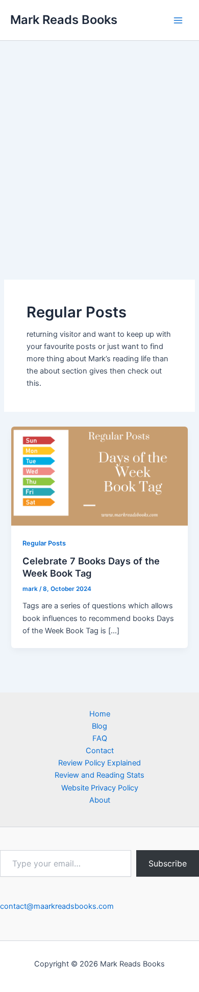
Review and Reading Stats (99, 775)
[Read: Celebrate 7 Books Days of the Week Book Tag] (99, 475)
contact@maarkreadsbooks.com (57, 906)
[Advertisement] (99, 145)
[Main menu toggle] (178, 20)
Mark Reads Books (63, 19)
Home (99, 713)
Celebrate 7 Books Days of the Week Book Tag (91, 567)
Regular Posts (44, 543)
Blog (99, 726)
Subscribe (167, 863)
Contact (100, 750)
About (99, 800)
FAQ (99, 738)
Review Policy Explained (99, 762)
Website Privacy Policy (99, 787)
